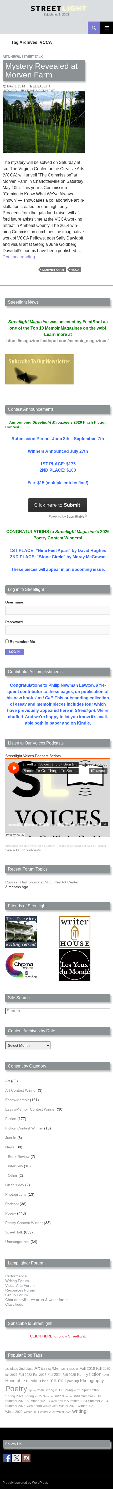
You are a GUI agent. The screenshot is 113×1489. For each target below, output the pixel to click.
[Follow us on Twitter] (16, 1458)
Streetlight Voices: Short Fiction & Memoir (30, 845)
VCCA (75, 269)
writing (79, 1411)
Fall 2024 (54, 1375)
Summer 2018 (71, 1396)
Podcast (12, 1204)
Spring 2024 (14, 1396)
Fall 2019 (87, 1369)
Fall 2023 (40, 1375)
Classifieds (14, 1304)
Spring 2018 (36, 1390)
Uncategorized (17, 1242)
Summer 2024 (98, 1401)
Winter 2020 (67, 1406)
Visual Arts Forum (20, 1285)
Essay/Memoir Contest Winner (30, 1109)
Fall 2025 (69, 1374)
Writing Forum (17, 1281)
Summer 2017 (52, 1396)
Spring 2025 (33, 1396)
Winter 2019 (50, 1406)
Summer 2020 (15, 1401)
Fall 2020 (103, 1369)
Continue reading (21, 257)
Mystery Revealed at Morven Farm (41, 70)
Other (12, 1175)
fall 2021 (11, 1375)
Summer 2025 (15, 1406)
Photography (16, 1194)
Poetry (10, 1213)
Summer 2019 (91, 1396)
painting (73, 1381)
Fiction (10, 1119)
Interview (15, 1166)
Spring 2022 (91, 1390)
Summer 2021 (37, 1401)
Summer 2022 (57, 1401)
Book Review (18, 1156)
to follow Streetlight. (58, 1336)
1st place (11, 1368)
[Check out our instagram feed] (26, 1458)
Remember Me (22, 641)
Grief (105, 1374)
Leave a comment (40, 91)
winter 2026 (63, 1411)
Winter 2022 (14, 1412)
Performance (16, 1276)
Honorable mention (23, 1380)
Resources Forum (20, 1290)
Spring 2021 (72, 1390)
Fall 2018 (73, 1368)
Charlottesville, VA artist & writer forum (37, 1300)
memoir (57, 1380)
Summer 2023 (77, 1401)
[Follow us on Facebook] (7, 1458)
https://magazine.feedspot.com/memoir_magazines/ (57, 341)
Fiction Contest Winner (24, 1128)
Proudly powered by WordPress (25, 1483)
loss (45, 1381)
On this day (14, 1185)
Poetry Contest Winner (24, 1223)
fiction (95, 1374)
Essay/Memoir (17, 1100)
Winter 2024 (31, 1411)
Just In (10, 1138)
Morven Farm (53, 269)
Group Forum (16, 1295)
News (15, 57)
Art (6, 57)
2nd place (26, 1368)
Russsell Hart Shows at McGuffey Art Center (42, 882)
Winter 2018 (34, 1406)
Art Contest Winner (21, 1090)
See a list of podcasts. (23, 850)
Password (14, 622)
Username (14, 602)
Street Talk (32, 57)
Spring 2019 (53, 1390)
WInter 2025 (47, 1411)
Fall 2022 (25, 1375)
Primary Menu (106, 28)
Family (82, 1374)
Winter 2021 (86, 1406)
